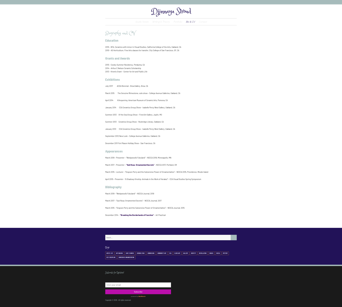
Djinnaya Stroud (171, 11)
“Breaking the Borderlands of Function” (137, 215)
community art (162, 253)
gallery (185, 253)
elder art (177, 253)
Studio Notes (141, 21)
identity (193, 253)
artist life (109, 253)
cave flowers (130, 253)
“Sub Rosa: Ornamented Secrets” (140, 165)
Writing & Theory (161, 21)
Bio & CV (190, 21)
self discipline (111, 257)
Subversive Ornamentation (126, 257)
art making (119, 253)
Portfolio (177, 21)
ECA (170, 253)
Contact (203, 21)
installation (203, 253)
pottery (225, 253)
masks (211, 253)
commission (151, 253)
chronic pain (141, 253)
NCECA (218, 253)
